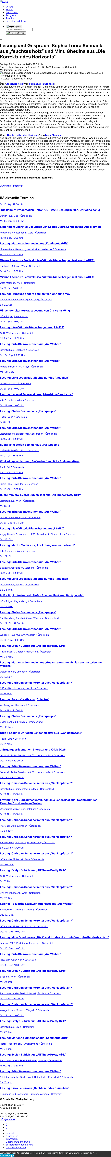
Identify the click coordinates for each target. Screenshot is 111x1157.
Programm (11, 15)
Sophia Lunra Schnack (41, 83)
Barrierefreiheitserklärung (19, 1144)
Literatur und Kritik (16, 21)
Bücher (9, 9)
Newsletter (12, 1136)
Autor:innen (12, 12)
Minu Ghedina (53, 135)
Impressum (12, 1138)
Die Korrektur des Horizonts (23, 135)
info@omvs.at (7, 1119)
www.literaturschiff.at (11, 185)
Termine (10, 18)
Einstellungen (7, 1155)
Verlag (9, 6)
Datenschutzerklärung (18, 1141)
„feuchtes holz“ (15, 83)
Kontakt (10, 1133)
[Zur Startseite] (4, 1)
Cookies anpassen (16, 1147)
